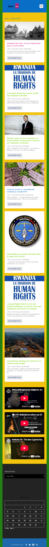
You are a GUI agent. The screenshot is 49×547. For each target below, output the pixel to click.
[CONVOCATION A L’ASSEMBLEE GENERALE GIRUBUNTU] (24, 174)
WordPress (38, 541)
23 (30, 520)
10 (36, 512)
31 (36, 525)
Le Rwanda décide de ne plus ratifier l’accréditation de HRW (23, 94)
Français (18, 99)
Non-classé (19, 49)
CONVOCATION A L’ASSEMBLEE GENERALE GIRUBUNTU (21, 190)
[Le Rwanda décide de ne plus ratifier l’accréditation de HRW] (24, 77)
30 (30, 525)
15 (25, 516)
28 (19, 525)
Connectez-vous (17, 545)
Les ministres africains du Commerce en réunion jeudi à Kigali (24, 362)
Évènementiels (20, 195)
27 (13, 525)
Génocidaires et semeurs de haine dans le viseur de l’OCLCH (24, 255)
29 (25, 525)
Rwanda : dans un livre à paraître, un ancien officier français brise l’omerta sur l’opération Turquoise (23, 140)
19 (7, 520)
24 (36, 520)
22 (25, 520)
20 (13, 520)
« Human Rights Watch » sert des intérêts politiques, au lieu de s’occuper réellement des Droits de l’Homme (24, 306)
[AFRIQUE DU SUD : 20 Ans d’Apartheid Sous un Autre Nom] (24, 31)
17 (36, 516)
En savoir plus (14, 58)
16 (30, 516)
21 (19, 520)
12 (7, 516)
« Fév (7, 528)
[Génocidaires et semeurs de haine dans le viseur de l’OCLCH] (24, 231)
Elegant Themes (20, 541)
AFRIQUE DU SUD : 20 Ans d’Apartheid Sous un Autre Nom (24, 44)
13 (13, 516)
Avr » (12, 528)
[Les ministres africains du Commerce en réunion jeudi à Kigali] (24, 342)
